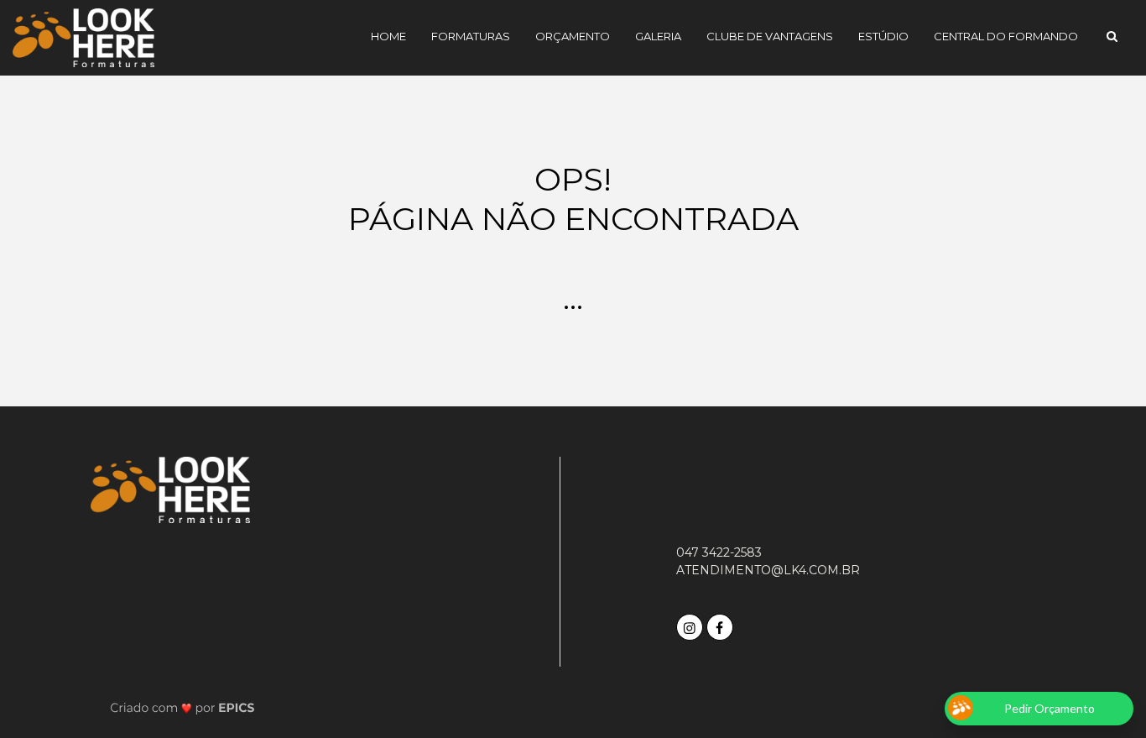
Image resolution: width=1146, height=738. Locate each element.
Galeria (658, 36)
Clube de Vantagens (769, 36)
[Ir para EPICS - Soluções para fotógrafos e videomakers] (182, 707)
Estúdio (883, 36)
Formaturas (470, 36)
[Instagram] (691, 625)
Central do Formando (1006, 36)
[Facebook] (721, 625)
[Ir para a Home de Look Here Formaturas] (83, 36)
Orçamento (572, 36)
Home (388, 36)
